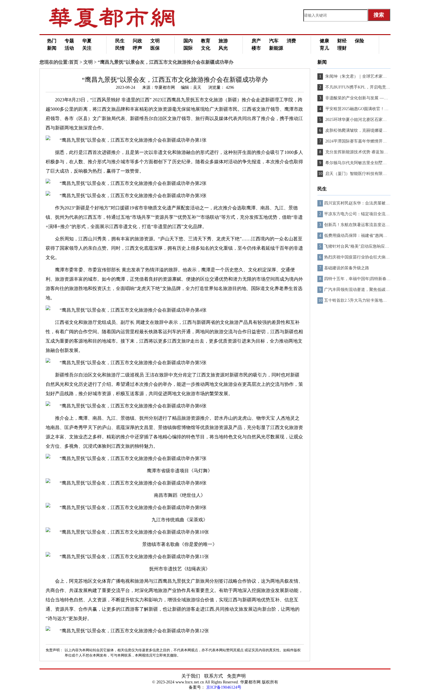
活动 (69, 48)
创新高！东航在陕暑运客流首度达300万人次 (364, 225)
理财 (342, 48)
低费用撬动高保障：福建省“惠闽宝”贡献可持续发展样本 (375, 235)
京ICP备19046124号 (223, 687)
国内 (188, 40)
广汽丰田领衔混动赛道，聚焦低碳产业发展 (363, 289)
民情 (120, 48)
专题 (69, 40)
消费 (291, 40)
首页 (73, 62)
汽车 (273, 40)
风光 (223, 48)
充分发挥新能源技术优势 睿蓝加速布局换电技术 (368, 152)
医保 (155, 48)
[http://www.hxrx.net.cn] (118, 26)
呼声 (137, 48)
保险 (359, 40)
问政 (137, 40)
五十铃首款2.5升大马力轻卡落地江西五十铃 (363, 300)
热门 (51, 40)
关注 (87, 48)
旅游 (223, 40)
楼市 (256, 48)
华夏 (87, 40)
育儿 (324, 48)
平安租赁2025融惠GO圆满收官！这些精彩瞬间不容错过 (374, 109)
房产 (256, 40)
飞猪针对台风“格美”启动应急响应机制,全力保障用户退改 (375, 246)
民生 (120, 40)
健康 (324, 40)
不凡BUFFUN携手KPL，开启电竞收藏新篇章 (365, 87)
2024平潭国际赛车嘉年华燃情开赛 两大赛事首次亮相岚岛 (376, 141)
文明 (155, 40)
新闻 (51, 48)
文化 (205, 48)
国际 (188, 48)
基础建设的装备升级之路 (346, 268)
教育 (205, 40)
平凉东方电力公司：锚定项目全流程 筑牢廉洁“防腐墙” (373, 214)
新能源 (276, 48)
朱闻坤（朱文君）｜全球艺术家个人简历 (361, 76)
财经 (342, 40)
